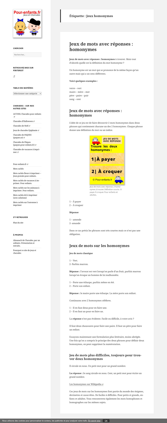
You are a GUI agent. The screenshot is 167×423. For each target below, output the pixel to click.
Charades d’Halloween (23, 121)
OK (106, 420)
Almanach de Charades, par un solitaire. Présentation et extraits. (26, 243)
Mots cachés (18, 168)
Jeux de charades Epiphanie (25, 130)
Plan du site (18, 222)
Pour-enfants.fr (19, 164)
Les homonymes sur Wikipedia (85, 384)
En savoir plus (94, 420)
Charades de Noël (20, 126)
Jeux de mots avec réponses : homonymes (101, 46)
